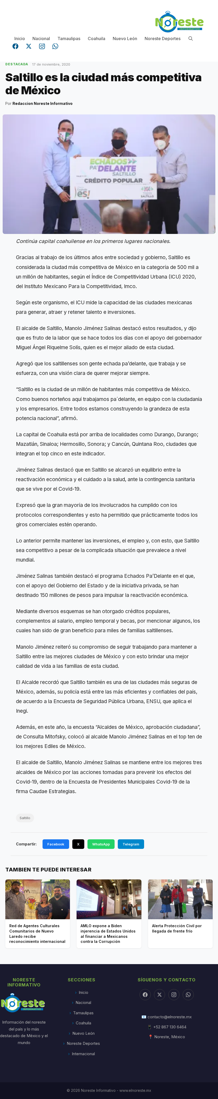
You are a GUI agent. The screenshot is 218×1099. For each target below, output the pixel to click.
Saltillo (25, 818)
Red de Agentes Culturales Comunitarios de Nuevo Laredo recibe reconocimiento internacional (37, 933)
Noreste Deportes (163, 38)
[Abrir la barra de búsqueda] (190, 39)
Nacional (41, 38)
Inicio (19, 38)
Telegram (131, 844)
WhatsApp (101, 844)
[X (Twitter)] (28, 46)
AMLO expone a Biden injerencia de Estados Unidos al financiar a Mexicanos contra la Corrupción (108, 933)
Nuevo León (125, 38)
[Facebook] (15, 46)
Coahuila (96, 38)
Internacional (83, 1053)
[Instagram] (42, 46)
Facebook (55, 844)
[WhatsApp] (55, 46)
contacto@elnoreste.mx (170, 1016)
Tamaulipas (68, 38)
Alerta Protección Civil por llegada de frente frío (177, 928)
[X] (159, 994)
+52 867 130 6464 (169, 1026)
